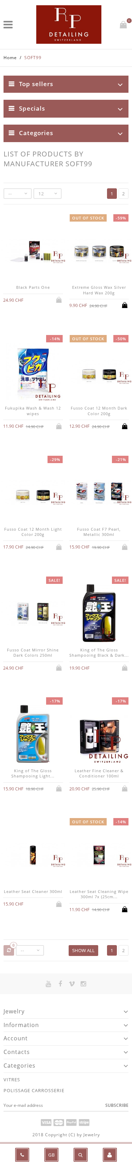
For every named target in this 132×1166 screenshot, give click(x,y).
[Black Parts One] (33, 251)
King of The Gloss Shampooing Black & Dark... (99, 652)
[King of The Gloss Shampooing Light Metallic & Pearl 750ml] (33, 734)
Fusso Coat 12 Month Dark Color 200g (99, 410)
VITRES (12, 1079)
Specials (32, 108)
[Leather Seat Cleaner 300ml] (33, 855)
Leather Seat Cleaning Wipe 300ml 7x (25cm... (99, 894)
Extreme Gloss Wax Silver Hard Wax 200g (99, 290)
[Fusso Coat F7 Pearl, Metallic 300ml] (99, 493)
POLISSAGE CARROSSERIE (34, 1090)
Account (16, 1038)
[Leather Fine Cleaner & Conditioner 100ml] (99, 734)
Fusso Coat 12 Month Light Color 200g (33, 531)
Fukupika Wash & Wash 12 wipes (33, 410)
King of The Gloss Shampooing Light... (33, 773)
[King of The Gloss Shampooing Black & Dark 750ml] (99, 614)
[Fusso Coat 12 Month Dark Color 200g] (99, 372)
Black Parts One (33, 287)
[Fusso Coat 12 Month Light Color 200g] (33, 493)
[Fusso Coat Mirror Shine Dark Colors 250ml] (33, 614)
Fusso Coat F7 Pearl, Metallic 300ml (99, 531)
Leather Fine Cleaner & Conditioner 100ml (99, 773)
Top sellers (36, 84)
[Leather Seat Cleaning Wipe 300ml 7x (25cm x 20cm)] (99, 855)
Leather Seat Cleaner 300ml (33, 891)
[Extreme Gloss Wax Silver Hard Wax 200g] (99, 251)
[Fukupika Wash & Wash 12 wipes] (33, 372)
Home (10, 58)
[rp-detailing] (68, 24)
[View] (33, 299)
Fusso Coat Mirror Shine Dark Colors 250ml (33, 652)
